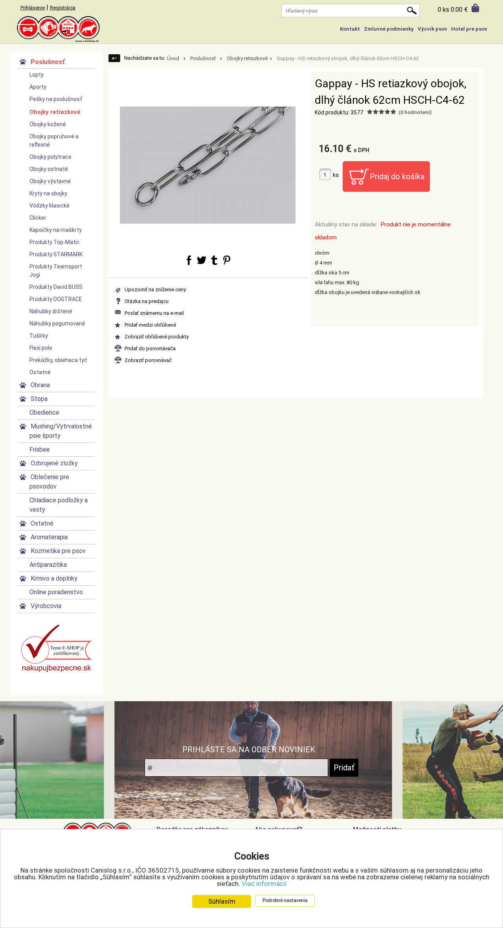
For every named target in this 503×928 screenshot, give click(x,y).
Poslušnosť (48, 62)
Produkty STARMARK (56, 254)
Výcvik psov (432, 29)
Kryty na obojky (48, 193)
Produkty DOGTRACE (55, 299)
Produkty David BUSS (56, 287)
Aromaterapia (49, 537)
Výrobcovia (46, 606)
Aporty (37, 87)
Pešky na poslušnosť (55, 99)
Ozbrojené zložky (54, 463)
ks (336, 175)
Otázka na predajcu (147, 301)
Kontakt (350, 29)
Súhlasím (221, 901)
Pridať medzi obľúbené (150, 325)
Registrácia (62, 8)
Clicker (37, 218)
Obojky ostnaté (48, 169)
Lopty (36, 75)
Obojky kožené (47, 124)
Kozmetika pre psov (58, 551)
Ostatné (40, 372)
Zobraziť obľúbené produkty (157, 337)
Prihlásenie (32, 8)
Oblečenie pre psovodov (49, 481)
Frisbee (39, 449)
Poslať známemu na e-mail (154, 313)
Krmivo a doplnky (54, 578)
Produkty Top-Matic (54, 242)
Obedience (44, 412)
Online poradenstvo (56, 592)
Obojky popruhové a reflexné (54, 140)
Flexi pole (40, 348)
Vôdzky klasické (49, 205)
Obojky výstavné (50, 181)
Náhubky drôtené (50, 311)
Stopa (39, 398)
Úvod (173, 58)
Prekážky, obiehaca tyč (58, 360)
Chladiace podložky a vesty (58, 504)
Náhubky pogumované (57, 323)
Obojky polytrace (50, 157)
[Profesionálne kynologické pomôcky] (251, 29)
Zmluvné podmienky (389, 29)
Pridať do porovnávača (150, 348)
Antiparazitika (48, 564)
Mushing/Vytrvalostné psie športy (60, 431)
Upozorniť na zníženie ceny (155, 289)
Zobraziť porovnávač (148, 360)
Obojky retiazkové (55, 112)
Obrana (40, 385)
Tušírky (38, 336)
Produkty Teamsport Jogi (55, 270)
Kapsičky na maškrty (55, 230)
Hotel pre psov (469, 29)
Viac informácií (264, 884)
